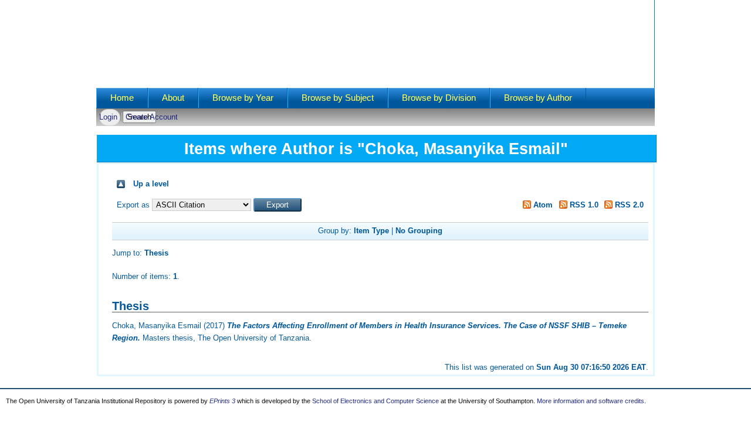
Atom (542, 204)
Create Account (152, 117)
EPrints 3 (222, 400)
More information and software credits (590, 400)
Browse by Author (538, 98)
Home (122, 98)
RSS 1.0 (582, 204)
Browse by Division (439, 98)
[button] (277, 205)
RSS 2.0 (628, 204)
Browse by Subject (338, 98)
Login (108, 117)
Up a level (151, 183)
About (173, 98)
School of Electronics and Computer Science (375, 400)
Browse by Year (242, 98)
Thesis (156, 253)
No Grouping (418, 230)
